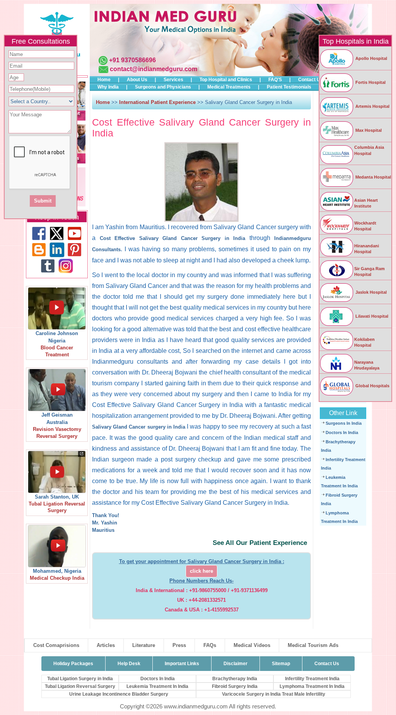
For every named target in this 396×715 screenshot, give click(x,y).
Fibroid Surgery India (235, 686)
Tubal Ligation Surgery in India (80, 678)
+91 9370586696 (132, 60)
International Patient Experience (157, 102)
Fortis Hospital (370, 82)
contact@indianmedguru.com (153, 69)
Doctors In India (342, 432)
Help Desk (129, 663)
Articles (106, 645)
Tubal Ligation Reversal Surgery (80, 686)
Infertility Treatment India (312, 678)
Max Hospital (368, 130)
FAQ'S (275, 79)
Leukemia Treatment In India (157, 686)
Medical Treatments (229, 87)
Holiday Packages (73, 663)
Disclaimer (236, 663)
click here (201, 571)
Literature (143, 645)
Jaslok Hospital (370, 292)
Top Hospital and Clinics (226, 79)
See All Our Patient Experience (260, 542)
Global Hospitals (371, 385)
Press (179, 645)
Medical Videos (252, 645)
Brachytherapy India (234, 678)
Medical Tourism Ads (313, 645)
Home (104, 79)
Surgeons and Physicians (163, 87)
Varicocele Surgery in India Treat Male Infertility (273, 694)
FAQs (209, 645)
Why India (108, 87)
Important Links (182, 663)
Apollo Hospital (370, 58)
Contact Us (310, 79)
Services (173, 79)
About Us (137, 79)
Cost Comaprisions (56, 645)
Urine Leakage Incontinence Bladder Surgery (118, 694)
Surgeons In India (344, 423)
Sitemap (281, 663)
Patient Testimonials (289, 87)
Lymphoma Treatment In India (312, 686)
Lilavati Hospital (371, 316)
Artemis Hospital (371, 106)
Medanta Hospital (372, 177)
